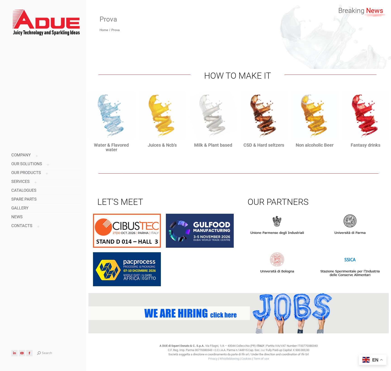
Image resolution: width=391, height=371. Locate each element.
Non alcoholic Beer (315, 145)
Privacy (212, 358)
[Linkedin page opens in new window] (14, 353)
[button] (323, 4)
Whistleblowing (229, 358)
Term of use (261, 358)
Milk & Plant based (213, 145)
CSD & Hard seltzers (263, 145)
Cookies (246, 358)
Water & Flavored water (111, 147)
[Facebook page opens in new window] (29, 353)
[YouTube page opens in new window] (22, 353)
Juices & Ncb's (162, 145)
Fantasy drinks (365, 145)
